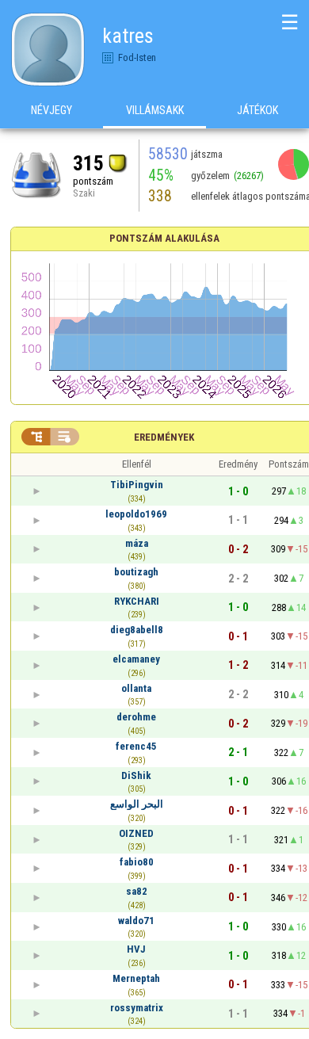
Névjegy (51, 110)
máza (136, 543)
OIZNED (136, 833)
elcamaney (136, 659)
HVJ (136, 949)
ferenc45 (136, 746)
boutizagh (136, 572)
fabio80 (137, 862)
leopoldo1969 (136, 514)
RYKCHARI (136, 601)
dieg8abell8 (136, 630)
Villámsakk (155, 110)
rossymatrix (136, 1008)
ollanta (136, 688)
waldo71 (136, 920)
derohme (136, 717)
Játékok (257, 110)
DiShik (136, 775)
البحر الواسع (136, 804)
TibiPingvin (136, 485)
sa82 (136, 891)
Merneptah (136, 978)
